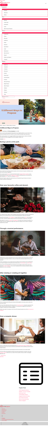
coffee (26, 217)
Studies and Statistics (7, 57)
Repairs (5, 55)
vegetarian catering (3, 352)
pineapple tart (15, 220)
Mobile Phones (6, 83)
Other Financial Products (8, 28)
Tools (5, 94)
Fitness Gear (6, 75)
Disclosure (3, 413)
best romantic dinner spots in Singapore (23, 345)
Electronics (6, 71)
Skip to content (2, 0)
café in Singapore (11, 217)
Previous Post (3, 355)
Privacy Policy (25, 423)
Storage (5, 90)
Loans (5, 26)
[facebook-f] (2, 415)
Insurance (5, 44)
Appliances (6, 64)
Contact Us (4, 411)
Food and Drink (6, 77)
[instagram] (2, 416)
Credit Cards (6, 22)
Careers (3, 412)
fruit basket (17, 176)
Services (3, 30)
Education (5, 38)
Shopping (3, 61)
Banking (5, 20)
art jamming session (20, 305)
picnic (6, 176)
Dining (5, 36)
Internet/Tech (6, 46)
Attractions (6, 12)
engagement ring (14, 175)
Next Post (2, 356)
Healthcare (6, 40)
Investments (6, 24)
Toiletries (5, 92)
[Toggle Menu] (25, 9)
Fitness (5, 14)
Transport (5, 59)
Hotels (5, 42)
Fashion (5, 73)
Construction (6, 34)
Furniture (5, 79)
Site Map (24, 422)
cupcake (10, 220)
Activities (5, 10)
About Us (3, 408)
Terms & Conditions (25, 424)
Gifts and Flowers (7, 81)
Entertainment (4, 7)
